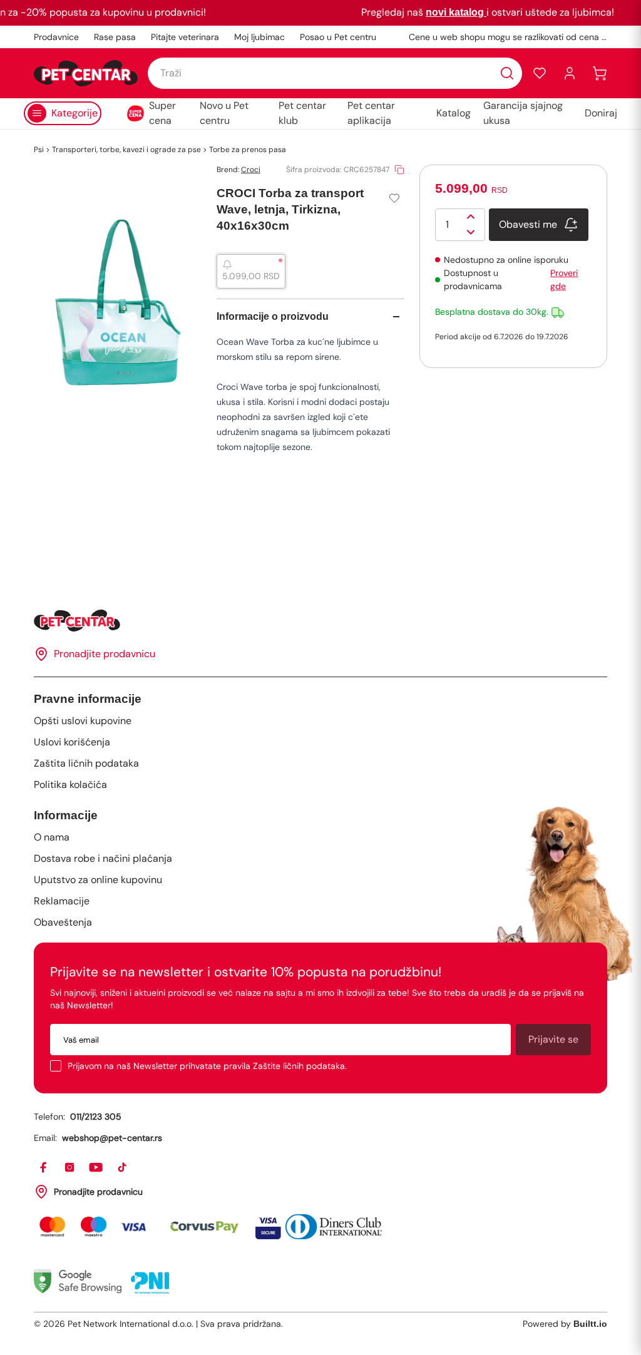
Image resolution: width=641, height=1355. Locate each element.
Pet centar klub (302, 113)
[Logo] (86, 73)
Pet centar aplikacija (371, 113)
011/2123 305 (95, 1116)
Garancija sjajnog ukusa (523, 113)
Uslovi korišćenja (72, 742)
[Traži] (507, 73)
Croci (250, 170)
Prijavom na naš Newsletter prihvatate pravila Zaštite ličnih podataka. (207, 1066)
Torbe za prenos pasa (247, 150)
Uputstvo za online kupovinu (98, 879)
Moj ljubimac (259, 37)
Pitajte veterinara (185, 37)
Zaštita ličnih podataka (86, 763)
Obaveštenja (63, 922)
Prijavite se (553, 1039)
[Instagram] (70, 1168)
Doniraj (601, 113)
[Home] (320, 620)
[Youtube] (96, 1168)
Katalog (453, 113)
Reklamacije (62, 901)
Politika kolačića (70, 784)
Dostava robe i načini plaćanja (103, 858)
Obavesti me (528, 224)
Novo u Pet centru (224, 113)
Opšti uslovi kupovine (82, 720)
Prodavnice (56, 37)
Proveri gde (564, 279)
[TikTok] (123, 1168)
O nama (51, 837)
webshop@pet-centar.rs (112, 1137)
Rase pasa (115, 37)
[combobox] (335, 73)
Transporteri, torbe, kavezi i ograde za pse (126, 150)
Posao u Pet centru (338, 37)
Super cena (162, 113)
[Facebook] (44, 1168)
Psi (39, 150)
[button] (539, 73)
